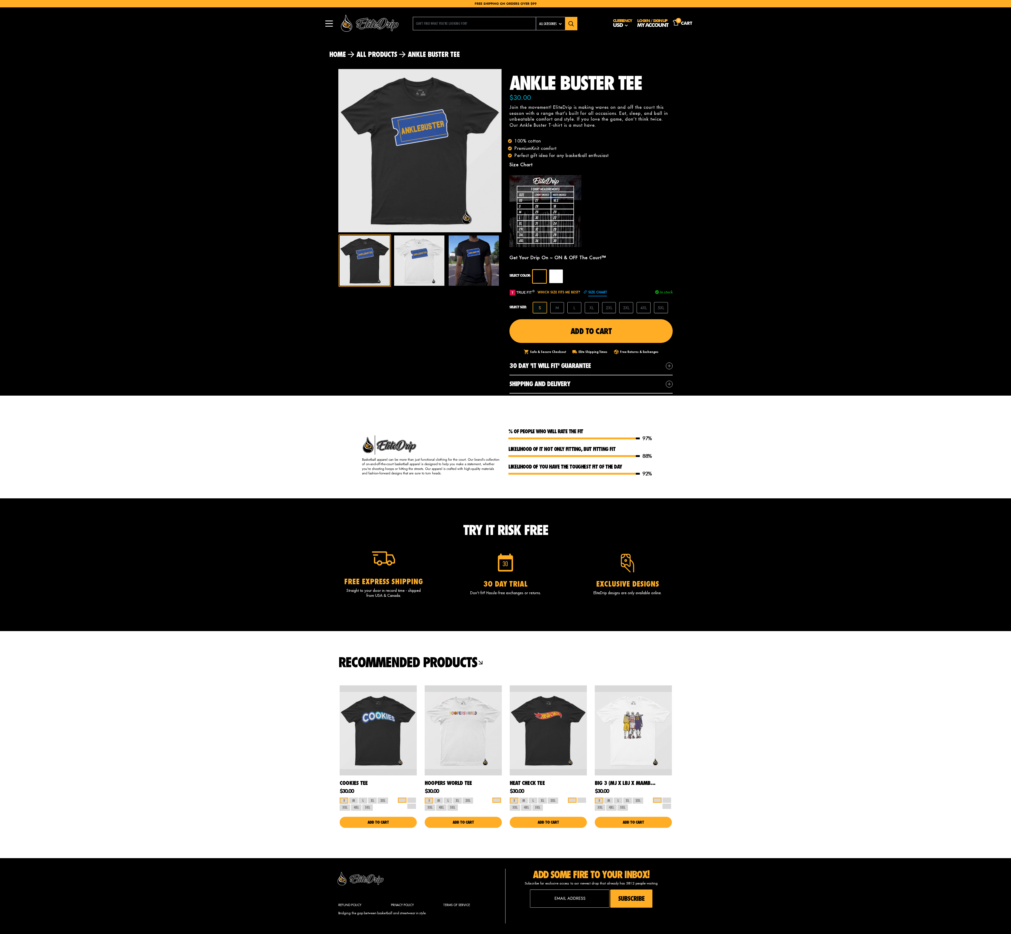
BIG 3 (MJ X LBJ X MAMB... (625, 782)
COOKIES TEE (354, 782)
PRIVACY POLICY (402, 905)
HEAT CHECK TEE (527, 782)
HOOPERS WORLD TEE (448, 782)
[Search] (571, 23)
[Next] (502, 150)
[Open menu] (329, 24)
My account (652, 25)
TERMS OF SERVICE (456, 905)
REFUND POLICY (349, 905)
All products (376, 54)
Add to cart (591, 331)
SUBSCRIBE (631, 898)
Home (337, 54)
